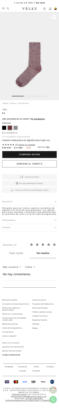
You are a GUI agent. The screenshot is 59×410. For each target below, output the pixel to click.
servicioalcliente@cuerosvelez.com (29, 396)
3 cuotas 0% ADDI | (29, 3)
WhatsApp (29, 398)
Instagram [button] (9, 367)
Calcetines (23, 103)
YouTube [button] (50, 367)
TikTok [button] (36, 367)
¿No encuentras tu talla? (23, 119)
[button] (44, 8)
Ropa (13, 103)
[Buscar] (8, 8)
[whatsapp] (53, 399)
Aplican (44, 147)
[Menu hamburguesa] (3, 8)
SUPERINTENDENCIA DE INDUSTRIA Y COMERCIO (29, 400)
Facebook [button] (22, 367)
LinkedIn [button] (22, 371)
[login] (50, 8)
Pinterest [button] (36, 371)
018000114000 (19, 394)
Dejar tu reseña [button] (27, 145)
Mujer (6, 103)
